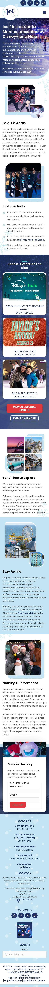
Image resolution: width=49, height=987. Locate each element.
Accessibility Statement (34, 980)
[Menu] (44, 12)
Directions (27, 899)
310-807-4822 (24, 829)
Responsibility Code (13, 980)
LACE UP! (17, 805)
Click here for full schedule (30, 239)
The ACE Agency (24, 849)
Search (24, 949)
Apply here (24, 867)
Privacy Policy (16, 973)
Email (13, 794)
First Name (16, 786)
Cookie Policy (25, 975)
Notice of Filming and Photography (24, 978)
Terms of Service (31, 973)
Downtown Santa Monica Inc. (24, 858)
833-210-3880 (24, 841)
